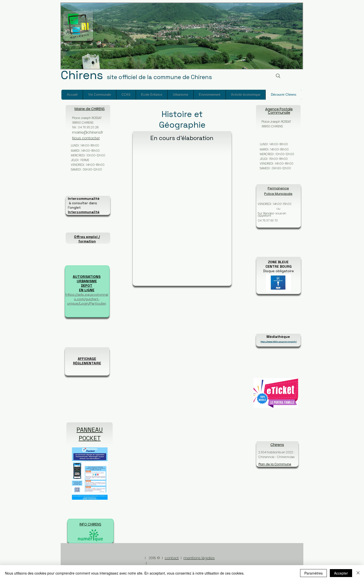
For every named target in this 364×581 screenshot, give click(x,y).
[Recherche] (278, 75)
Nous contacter (86, 138)
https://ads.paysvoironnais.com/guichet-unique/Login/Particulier (86, 299)
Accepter (341, 573)
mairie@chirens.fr (87, 132)
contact (172, 557)
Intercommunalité (84, 212)
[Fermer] (358, 573)
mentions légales (199, 557)
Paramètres (313, 573)
